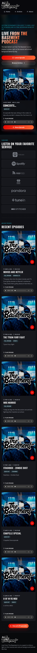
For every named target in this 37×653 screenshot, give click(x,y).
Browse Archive (17, 63)
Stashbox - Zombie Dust (15, 468)
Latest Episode (20, 58)
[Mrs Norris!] (18, 379)
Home (8, 12)
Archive (19, 12)
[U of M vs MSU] (18, 575)
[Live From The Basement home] (10, 5)
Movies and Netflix (13, 272)
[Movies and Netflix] (18, 248)
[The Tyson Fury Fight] (18, 313)
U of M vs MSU (10, 598)
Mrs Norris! (9, 402)
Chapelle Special (12, 533)
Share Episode (19, 127)
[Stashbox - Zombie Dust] (18, 444)
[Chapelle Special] (18, 509)
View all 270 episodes (19, 626)
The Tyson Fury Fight (14, 337)
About (31, 12)
